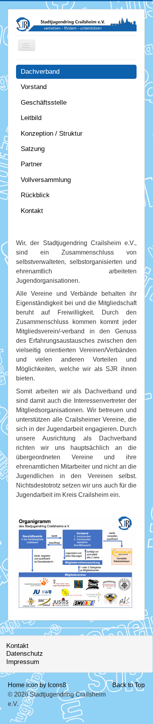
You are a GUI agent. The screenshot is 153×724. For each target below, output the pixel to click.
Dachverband (40, 71)
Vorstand (34, 87)
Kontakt (32, 211)
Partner (31, 164)
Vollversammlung (46, 180)
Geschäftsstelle (44, 102)
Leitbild (31, 118)
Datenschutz (24, 653)
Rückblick (35, 195)
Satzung (33, 149)
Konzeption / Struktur (52, 133)
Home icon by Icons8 (37, 685)
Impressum (22, 662)
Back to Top (128, 685)
